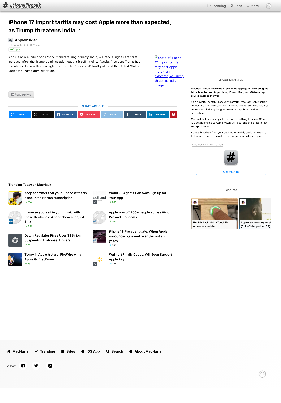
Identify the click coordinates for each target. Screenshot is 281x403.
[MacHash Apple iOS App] (231, 163)
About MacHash (231, 80)
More (254, 6)
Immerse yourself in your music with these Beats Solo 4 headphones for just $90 (54, 217)
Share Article (93, 106)
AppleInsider (26, 40)
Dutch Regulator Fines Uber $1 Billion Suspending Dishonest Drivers (52, 238)
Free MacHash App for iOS (207, 144)
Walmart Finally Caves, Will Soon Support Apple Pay (140, 257)
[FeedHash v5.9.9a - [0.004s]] (262, 374)
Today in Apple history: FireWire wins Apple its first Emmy (52, 257)
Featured (231, 190)
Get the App (231, 171)
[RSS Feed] (50, 366)
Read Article (22, 94)
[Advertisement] (92, 151)
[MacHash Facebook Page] (23, 366)
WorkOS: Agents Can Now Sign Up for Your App (137, 195)
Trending (218, 6)
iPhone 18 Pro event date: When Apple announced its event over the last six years (138, 236)
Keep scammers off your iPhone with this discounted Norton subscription (55, 195)
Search (117, 351)
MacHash (20, 351)
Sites (237, 6)
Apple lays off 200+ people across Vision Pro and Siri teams (140, 214)
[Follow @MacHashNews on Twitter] (36, 366)
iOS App (93, 351)
